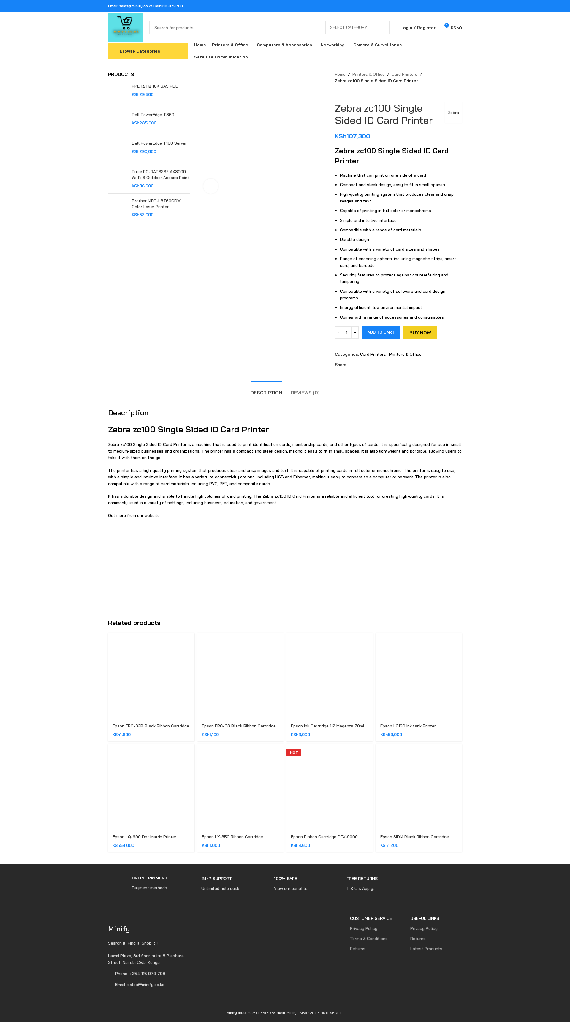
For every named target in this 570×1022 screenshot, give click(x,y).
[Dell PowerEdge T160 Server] (117, 150)
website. (153, 515)
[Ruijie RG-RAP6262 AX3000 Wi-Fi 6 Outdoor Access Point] (117, 179)
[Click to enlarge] (210, 186)
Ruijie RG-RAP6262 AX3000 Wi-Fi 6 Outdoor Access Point (160, 174)
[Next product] (350, 93)
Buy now (420, 333)
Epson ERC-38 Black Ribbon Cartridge (239, 726)
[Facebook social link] (428, 5)
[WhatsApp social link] (450, 5)
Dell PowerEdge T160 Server (159, 143)
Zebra (453, 112)
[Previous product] (338, 93)
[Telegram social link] (458, 5)
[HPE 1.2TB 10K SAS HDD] (117, 93)
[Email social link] (443, 5)
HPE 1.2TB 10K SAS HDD (155, 86)
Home (340, 74)
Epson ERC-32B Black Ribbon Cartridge (151, 726)
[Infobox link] (138, 883)
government (265, 502)
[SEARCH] (383, 27)
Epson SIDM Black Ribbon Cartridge (414, 836)
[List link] (149, 959)
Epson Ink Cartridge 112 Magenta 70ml (327, 726)
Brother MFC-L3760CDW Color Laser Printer (156, 203)
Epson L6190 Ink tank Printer (408, 726)
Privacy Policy (363, 928)
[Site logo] (125, 27)
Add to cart (381, 332)
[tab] (266, 390)
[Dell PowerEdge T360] (117, 121)
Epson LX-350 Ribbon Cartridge (232, 836)
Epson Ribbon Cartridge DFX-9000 (324, 836)
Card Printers (404, 74)
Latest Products (426, 948)
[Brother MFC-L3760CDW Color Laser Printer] (117, 208)
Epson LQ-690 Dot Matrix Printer (144, 836)
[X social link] (435, 5)
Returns (357, 948)
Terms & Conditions (369, 938)
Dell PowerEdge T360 (153, 114)
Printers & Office (368, 74)
